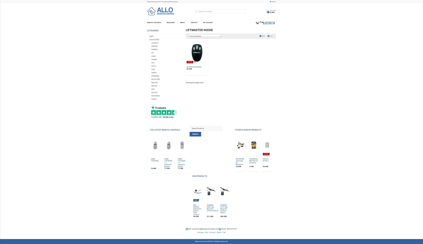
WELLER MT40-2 (265, 160)
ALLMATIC (155, 43)
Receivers (171, 22)
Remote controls (154, 22)
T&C (224, 232)
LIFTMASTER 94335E (194, 67)
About (182, 22)
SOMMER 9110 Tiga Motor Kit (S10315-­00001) (223, 208)
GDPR (219, 232)
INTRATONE (155, 79)
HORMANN (155, 76)
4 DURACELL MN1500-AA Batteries (253, 161)
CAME (153, 56)
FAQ (206, 232)
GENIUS (154, 73)
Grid (263, 36)
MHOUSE (154, 82)
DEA (152, 63)
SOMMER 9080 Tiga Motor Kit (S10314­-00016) (212, 208)
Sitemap (200, 232)
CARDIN (154, 59)
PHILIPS (154, 99)
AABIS (151, 36)
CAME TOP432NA (155, 160)
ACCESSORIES (154, 40)
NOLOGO (154, 92)
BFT (152, 53)
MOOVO (154, 86)
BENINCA (154, 49)
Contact (194, 22)
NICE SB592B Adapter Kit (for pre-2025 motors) (197, 209)
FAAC (153, 69)
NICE (153, 89)
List (271, 36)
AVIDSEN (154, 46)
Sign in (273, 1)
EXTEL (153, 66)
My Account (208, 22)
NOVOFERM (155, 96)
